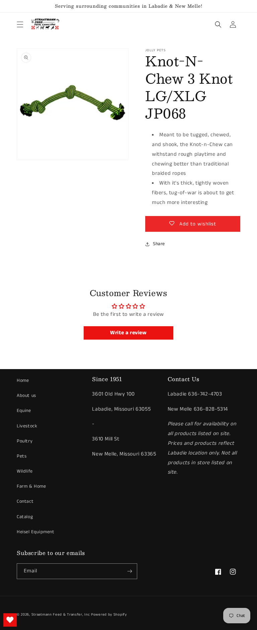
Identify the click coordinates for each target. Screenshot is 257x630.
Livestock (27, 426)
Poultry (24, 441)
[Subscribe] (129, 571)
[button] (20, 24)
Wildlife (25, 471)
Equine (24, 410)
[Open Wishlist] (10, 620)
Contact (25, 501)
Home (23, 380)
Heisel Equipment (36, 532)
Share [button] (159, 243)
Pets (21, 456)
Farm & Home (31, 486)
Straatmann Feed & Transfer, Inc (60, 614)
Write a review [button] (128, 333)
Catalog (25, 516)
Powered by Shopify (109, 614)
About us (26, 395)
